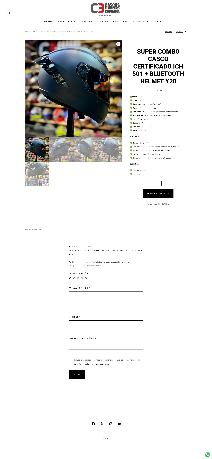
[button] (118, 44)
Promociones (66, 21)
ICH (159, 204)
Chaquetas (120, 21)
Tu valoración (79, 288)
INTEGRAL (35, 31)
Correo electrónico (83, 338)
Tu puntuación (79, 273)
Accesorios (140, 21)
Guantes (102, 21)
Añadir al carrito (158, 193)
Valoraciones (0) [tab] (33, 230)
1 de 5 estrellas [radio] (70, 278)
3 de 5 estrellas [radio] (78, 278)
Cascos (85, 21)
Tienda (48, 21)
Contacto (160, 21)
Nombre (74, 317)
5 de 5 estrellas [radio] (85, 278)
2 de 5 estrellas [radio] (74, 278)
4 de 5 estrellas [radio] (81, 278)
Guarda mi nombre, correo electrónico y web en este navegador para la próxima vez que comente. (107, 362)
